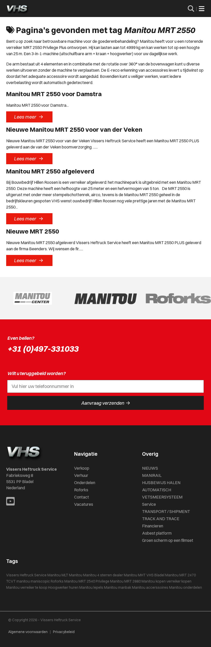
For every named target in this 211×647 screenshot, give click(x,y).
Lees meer (28, 117)
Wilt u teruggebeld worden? (36, 373)
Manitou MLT (57, 575)
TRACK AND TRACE (160, 518)
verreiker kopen (178, 581)
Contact (81, 497)
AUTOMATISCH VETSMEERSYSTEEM (162, 493)
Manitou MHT (135, 575)
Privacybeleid (64, 631)
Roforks (81, 489)
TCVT (11, 581)
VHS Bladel (155, 575)
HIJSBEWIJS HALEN (161, 482)
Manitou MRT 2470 (180, 575)
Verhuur (81, 475)
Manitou (75, 575)
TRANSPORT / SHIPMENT (166, 511)
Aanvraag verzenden (105, 403)
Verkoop (81, 468)
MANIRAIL (152, 475)
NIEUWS (150, 468)
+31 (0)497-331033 (42, 349)
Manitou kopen (154, 581)
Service (149, 504)
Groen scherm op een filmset (167, 540)
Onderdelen (84, 482)
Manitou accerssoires (150, 587)
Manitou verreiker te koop (26, 587)
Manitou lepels (91, 587)
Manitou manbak (117, 587)
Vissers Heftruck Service (26, 575)
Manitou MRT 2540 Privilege (86, 581)
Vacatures (83, 504)
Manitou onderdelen (185, 587)
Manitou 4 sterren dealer (103, 575)
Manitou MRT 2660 (125, 581)
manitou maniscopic (33, 581)
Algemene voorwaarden (28, 631)
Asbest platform (157, 533)
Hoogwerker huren (63, 587)
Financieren (152, 525)
